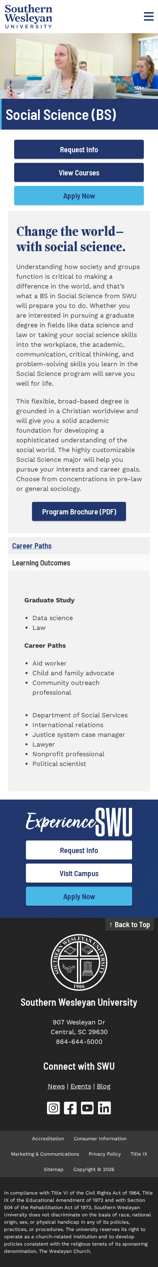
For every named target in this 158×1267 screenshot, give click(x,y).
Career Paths (31, 545)
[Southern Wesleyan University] (79, 962)
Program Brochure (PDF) (79, 511)
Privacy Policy (105, 1154)
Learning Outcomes (41, 562)
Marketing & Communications (45, 1154)
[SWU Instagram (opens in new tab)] (53, 1109)
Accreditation (48, 1138)
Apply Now (79, 195)
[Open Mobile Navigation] (148, 16)
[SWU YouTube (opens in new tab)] (87, 1109)
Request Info (79, 149)
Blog (104, 1086)
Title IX (138, 1154)
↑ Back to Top (129, 924)
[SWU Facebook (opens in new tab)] (70, 1109)
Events (80, 1086)
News (56, 1086)
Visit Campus (79, 873)
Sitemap (54, 1169)
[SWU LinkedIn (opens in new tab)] (104, 1109)
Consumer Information (100, 1138)
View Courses (79, 172)
